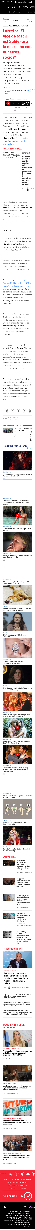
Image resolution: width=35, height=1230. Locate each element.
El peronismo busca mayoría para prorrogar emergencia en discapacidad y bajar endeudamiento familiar (18, 1012)
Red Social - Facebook (16, 1173)
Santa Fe (16, 1182)
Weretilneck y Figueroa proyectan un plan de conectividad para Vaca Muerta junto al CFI (17, 996)
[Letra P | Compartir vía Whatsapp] (6, 411)
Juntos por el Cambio (14, 420)
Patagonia (13, 1188)
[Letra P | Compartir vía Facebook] (18, 411)
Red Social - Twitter (11, 1173)
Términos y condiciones (15, 1224)
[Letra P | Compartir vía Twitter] (12, 411)
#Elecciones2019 (13, 417)
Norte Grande (21, 1185)
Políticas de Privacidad (26, 1225)
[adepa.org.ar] (24, 1207)
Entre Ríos (24, 1182)
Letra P (7, 20)
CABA (9, 1182)
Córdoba (11, 1185)
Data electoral (15, 12)
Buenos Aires (26, 1179)
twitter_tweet (8, 230)
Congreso (22, 1188)
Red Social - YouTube (28, 1173)
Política (15, 20)
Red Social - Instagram (22, 1173)
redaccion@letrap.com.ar (22, 1222)
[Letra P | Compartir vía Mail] (30, 411)
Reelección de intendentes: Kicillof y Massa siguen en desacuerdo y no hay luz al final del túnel (17, 1004)
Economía (16, 1179)
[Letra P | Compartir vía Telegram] (24, 411)
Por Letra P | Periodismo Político (7, 90)
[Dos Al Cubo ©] (9, 1207)
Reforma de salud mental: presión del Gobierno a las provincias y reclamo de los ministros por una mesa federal (16, 978)
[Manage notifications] (30, 1218)
